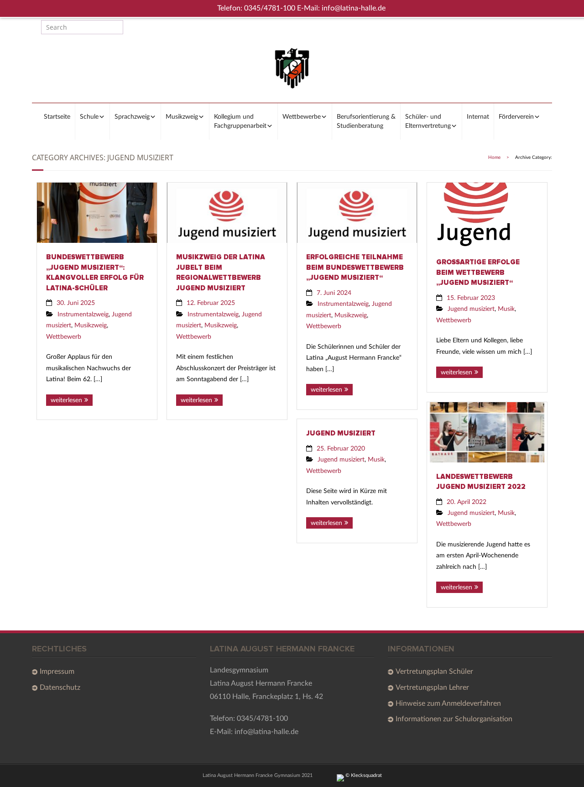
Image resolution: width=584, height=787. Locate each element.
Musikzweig (182, 117)
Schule (89, 117)
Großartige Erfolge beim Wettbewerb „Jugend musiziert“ (478, 272)
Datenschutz (60, 687)
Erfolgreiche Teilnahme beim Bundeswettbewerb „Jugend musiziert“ (355, 267)
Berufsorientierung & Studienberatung (366, 121)
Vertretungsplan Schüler (434, 671)
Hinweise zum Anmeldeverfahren (448, 703)
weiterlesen (66, 400)
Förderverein (516, 117)
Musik (506, 308)
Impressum (57, 671)
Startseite (57, 117)
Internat (478, 117)
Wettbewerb (63, 336)
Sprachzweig (132, 117)
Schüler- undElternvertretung (428, 121)
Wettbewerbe (301, 117)
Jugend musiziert (471, 308)
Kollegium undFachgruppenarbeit (240, 121)
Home (494, 157)
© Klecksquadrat (363, 775)
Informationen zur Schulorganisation (454, 719)
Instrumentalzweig (83, 314)
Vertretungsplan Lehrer (432, 687)
